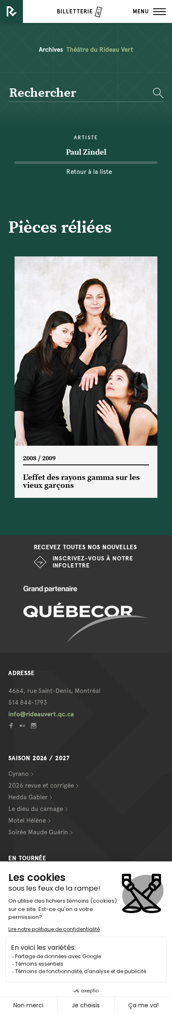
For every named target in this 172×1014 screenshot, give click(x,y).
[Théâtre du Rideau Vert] (11, 11)
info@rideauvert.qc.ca (41, 714)
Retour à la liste (89, 172)
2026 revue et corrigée (41, 785)
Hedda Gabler (28, 797)
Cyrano (18, 774)
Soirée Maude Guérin (38, 832)
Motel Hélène (27, 820)
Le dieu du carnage (35, 809)
